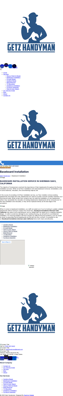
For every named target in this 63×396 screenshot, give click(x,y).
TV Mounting (11, 84)
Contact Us (6, 95)
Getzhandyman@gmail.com (14, 349)
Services (6, 74)
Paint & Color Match (13, 89)
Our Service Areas (9, 90)
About (5, 94)
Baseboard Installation (13, 77)
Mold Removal (11, 82)
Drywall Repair (11, 79)
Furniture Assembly (13, 87)
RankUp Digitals (29, 395)
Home (5, 72)
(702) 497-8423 (13, 166)
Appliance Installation (13, 86)
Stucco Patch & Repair (14, 76)
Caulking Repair (11, 81)
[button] (31, 69)
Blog (4, 92)
